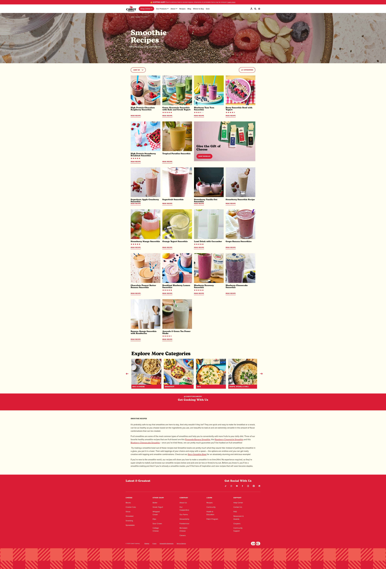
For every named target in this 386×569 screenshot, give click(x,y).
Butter (155, 502)
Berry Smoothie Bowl (197, 454)
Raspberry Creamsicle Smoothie (229, 439)
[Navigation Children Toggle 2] (168, 8)
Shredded (129, 516)
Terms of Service (181, 543)
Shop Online (145, 9)
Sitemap (146, 543)
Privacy (154, 543)
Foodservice (184, 523)
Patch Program (212, 519)
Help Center (238, 502)
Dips (154, 519)
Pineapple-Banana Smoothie (197, 439)
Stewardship (184, 519)
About (173, 8)
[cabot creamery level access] (255, 543)
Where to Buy (198, 8)
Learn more (231, 2)
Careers (183, 535)
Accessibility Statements (166, 543)
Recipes (182, 8)
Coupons (236, 523)
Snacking (129, 520)
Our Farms (184, 514)
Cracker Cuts (131, 507)
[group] (146, 374)
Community (211, 507)
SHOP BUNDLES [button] (204, 156)
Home (132, 17)
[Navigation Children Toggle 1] (151, 8)
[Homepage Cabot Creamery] (131, 8)
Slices (128, 511)
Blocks (128, 502)
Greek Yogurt (158, 507)
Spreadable (130, 525)
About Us (183, 502)
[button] (127, 373)
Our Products (161, 8)
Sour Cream (157, 523)
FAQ (235, 511)
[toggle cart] (259, 8)
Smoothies (145, 17)
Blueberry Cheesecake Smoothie (145, 442)
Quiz (208, 8)
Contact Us (237, 507)
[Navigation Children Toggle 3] (176, 8)
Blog (189, 8)
